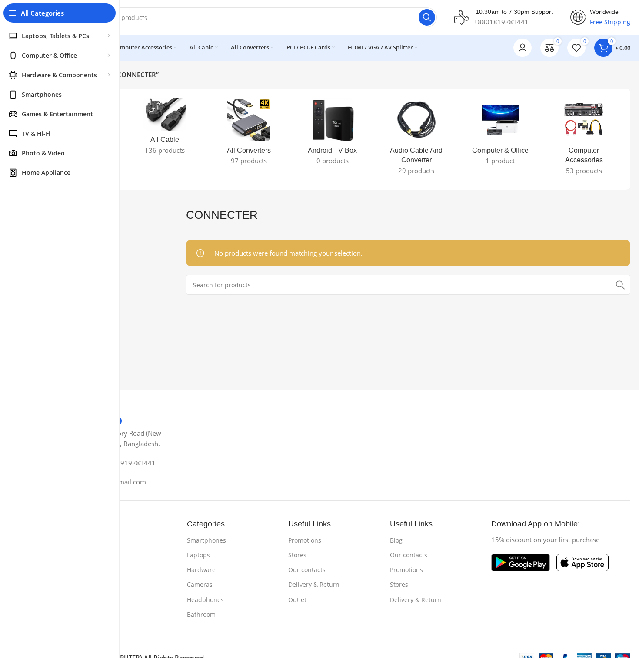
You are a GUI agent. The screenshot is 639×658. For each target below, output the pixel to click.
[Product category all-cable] (165, 129)
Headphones (205, 599)
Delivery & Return (313, 584)
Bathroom (201, 614)
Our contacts (307, 570)
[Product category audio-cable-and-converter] (416, 139)
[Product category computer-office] (500, 134)
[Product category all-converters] (248, 134)
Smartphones (206, 540)
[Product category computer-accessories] (584, 139)
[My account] (522, 47)
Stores (297, 555)
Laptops (198, 555)
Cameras (200, 584)
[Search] (427, 17)
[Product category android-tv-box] (332, 134)
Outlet (297, 599)
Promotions (304, 540)
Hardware (201, 570)
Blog (396, 540)
